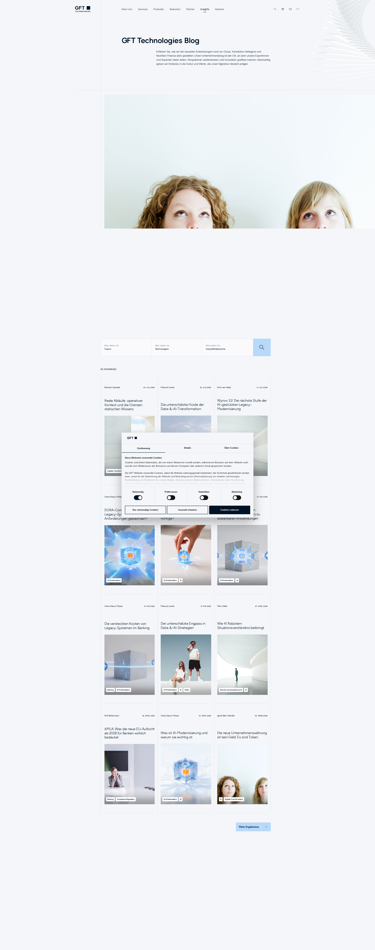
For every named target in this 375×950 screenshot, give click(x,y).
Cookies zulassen (229, 510)
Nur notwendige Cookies (145, 510)
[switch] (171, 497)
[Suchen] (275, 9)
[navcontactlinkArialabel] (290, 9)
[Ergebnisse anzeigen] (262, 347)
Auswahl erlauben (187, 510)
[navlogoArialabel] (82, 9)
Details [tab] (187, 448)
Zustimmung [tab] (143, 448)
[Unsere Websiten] (282, 9)
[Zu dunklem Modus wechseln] (297, 9)
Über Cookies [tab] (231, 448)
